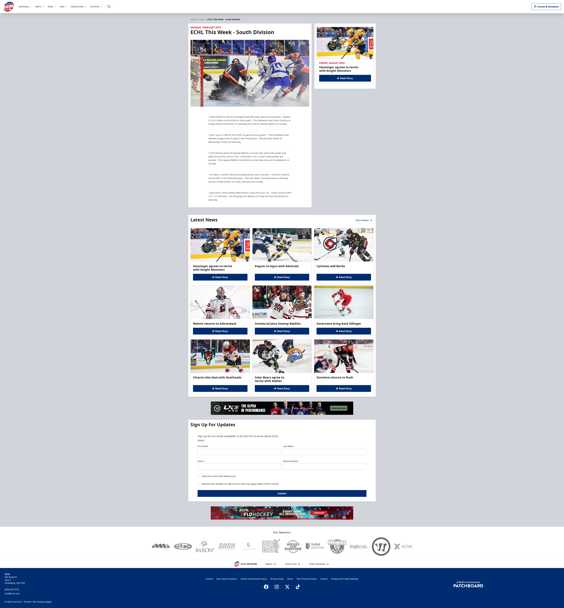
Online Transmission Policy (253, 578)
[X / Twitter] (287, 587)
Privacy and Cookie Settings (344, 578)
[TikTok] (298, 587)
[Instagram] (277, 587)
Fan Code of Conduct (226, 578)
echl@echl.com (12, 593)
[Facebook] (266, 587)
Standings (23, 6)
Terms (290, 578)
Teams (38, 6)
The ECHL (94, 6)
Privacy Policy (276, 578)
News (50, 6)
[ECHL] (8, 6)
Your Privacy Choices (307, 578)
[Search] (109, 6)
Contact (209, 578)
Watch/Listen (77, 6)
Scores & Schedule (548, 6)
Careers (324, 578)
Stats (62, 6)
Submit (282, 493)
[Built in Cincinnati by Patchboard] (468, 584)
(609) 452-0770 (12, 589)
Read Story (346, 78)
